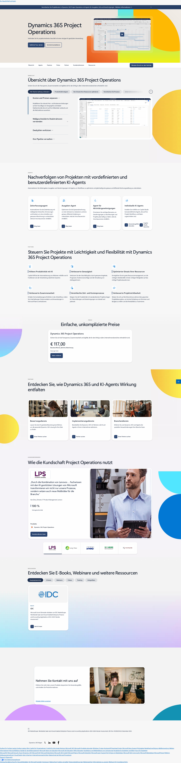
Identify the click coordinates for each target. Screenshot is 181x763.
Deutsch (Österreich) (6, 757)
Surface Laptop (11, 748)
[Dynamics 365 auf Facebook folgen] (58, 742)
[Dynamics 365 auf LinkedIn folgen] (49, 742)
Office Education (78, 750)
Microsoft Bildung (14, 750)
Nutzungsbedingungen (76, 762)
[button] (122, 34)
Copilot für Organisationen (38, 748)
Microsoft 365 (70, 748)
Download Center (116, 748)
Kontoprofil (107, 748)
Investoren (68, 755)
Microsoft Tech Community (131, 753)
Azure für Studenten (141, 750)
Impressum (45, 762)
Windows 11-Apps (98, 748)
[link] (31, 66)
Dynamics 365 (27, 753)
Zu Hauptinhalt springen (8, 1)
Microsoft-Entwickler (84, 753)
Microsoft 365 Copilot (61, 753)
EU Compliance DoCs (121, 762)
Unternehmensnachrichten (40, 755)
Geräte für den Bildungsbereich (29, 750)
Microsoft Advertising (47, 753)
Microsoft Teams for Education (48, 750)
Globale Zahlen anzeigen (43, 701)
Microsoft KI (3, 753)
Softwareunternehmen (7, 755)
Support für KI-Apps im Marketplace (112, 753)
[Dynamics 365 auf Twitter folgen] (44, 742)
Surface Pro (3, 748)
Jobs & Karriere (27, 755)
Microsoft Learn (96, 753)
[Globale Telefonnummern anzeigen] (178, 381)
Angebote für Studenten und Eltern (124, 750)
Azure (21, 753)
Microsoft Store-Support (129, 748)
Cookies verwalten (62, 762)
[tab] (40, 92)
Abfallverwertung (163, 748)
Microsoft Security (13, 753)
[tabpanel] (90, 126)
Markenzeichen (88, 762)
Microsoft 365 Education (65, 750)
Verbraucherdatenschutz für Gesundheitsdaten (14, 762)
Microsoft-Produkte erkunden (83, 748)
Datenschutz (53, 762)
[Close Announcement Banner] (150, 7)
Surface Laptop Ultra (23, 748)
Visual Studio (18, 755)
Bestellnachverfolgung (151, 748)
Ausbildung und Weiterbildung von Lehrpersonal (98, 750)
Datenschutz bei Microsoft (57, 755)
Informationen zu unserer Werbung (103, 762)
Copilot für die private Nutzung (55, 748)
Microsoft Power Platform (162, 753)
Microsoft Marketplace (147, 753)
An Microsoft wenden (35, 762)
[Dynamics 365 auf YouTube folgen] (53, 742)
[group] (90, 503)
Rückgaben (140, 748)
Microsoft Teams (73, 753)
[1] (28, 728)
